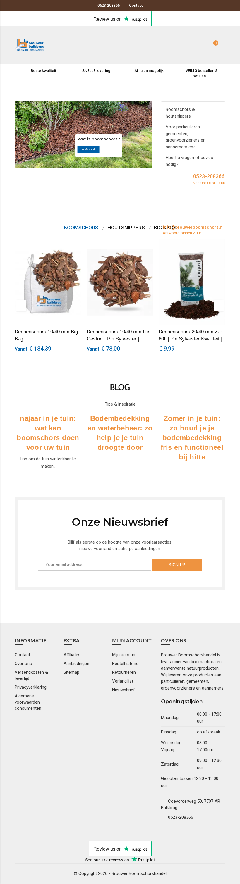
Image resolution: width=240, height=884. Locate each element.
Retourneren (124, 672)
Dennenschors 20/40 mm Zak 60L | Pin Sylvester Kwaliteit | (191, 335)
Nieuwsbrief (123, 689)
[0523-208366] (168, 179)
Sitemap (71, 672)
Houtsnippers (126, 227)
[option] (48, 298)
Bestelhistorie (125, 663)
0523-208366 (180, 817)
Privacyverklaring (31, 687)
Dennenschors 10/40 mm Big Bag (46, 335)
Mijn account (124, 654)
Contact (136, 5)
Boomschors (81, 227)
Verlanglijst (122, 681)
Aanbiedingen (76, 663)
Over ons (23, 663)
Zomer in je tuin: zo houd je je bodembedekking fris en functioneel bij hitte (192, 438)
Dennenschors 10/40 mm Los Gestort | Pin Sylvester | (119, 335)
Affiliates (72, 654)
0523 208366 (108, 5)
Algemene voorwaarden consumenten (28, 702)
